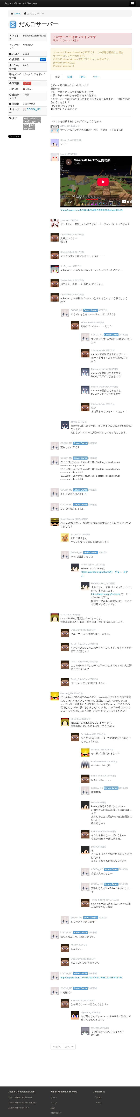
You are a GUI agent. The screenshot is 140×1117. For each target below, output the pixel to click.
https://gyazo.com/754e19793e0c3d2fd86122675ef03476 (91, 977)
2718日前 (73, 220)
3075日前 (82, 422)
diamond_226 (66, 693)
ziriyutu (74, 422)
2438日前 (76, 140)
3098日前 (92, 988)
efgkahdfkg (86, 1012)
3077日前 (79, 280)
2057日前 (113, 369)
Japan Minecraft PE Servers (22, 1102)
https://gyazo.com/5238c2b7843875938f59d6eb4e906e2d (91, 210)
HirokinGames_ (88, 565)
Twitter (98, 1097)
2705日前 (72, 154)
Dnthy (94, 802)
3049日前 (123, 335)
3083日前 (101, 802)
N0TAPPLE (65, 614)
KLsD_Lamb (66, 266)
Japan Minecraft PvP (18, 1107)
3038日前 (123, 869)
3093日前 (92, 443)
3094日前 (92, 505)
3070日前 (79, 234)
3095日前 (83, 519)
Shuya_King (66, 140)
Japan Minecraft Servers (21, 3)
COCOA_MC (34, 109)
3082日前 (103, 310)
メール (98, 1102)
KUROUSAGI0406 (99, 761)
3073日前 (77, 266)
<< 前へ (57, 1046)
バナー (96, 77)
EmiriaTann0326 (78, 630)
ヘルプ (54, 1102)
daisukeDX (76, 534)
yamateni (64, 220)
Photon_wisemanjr (100, 369)
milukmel (95, 1028)
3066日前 (91, 630)
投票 (43, 59)
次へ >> (69, 1046)
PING (82, 77)
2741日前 (93, 644)
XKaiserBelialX (67, 234)
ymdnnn (74, 945)
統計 (69, 77)
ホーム (54, 1097)
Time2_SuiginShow (80, 644)
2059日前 (75, 126)
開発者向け (56, 1113)
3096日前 (75, 614)
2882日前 (110, 350)
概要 (57, 77)
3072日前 (79, 252)
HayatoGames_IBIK (69, 519)
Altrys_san (65, 126)
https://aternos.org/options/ (105, 594)
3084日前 (79, 294)
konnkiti (64, 154)
